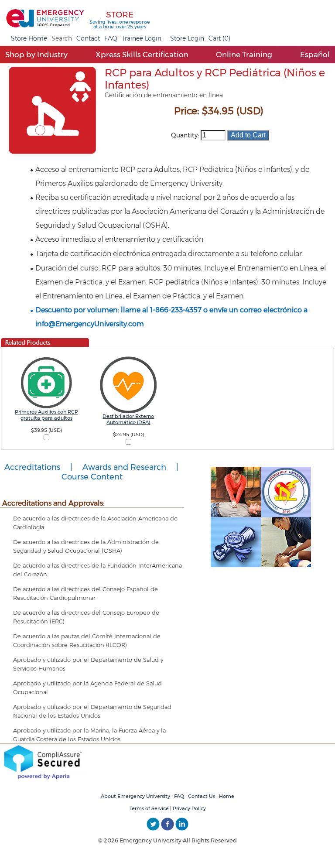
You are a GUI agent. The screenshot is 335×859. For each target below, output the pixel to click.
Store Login (187, 38)
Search (61, 38)
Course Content (92, 477)
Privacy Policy (189, 808)
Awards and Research (124, 467)
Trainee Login (141, 38)
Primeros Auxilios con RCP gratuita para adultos (46, 415)
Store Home (29, 38)
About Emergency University (135, 796)
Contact (88, 38)
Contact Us (201, 796)
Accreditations (32, 467)
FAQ (110, 38)
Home (226, 796)
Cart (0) (219, 38)
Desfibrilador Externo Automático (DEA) (128, 419)
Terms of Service (149, 808)
